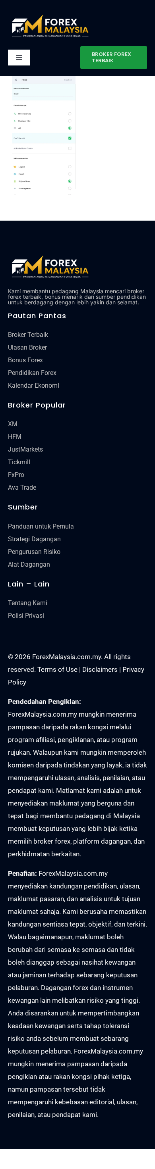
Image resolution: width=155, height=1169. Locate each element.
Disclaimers (100, 669)
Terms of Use (57, 669)
